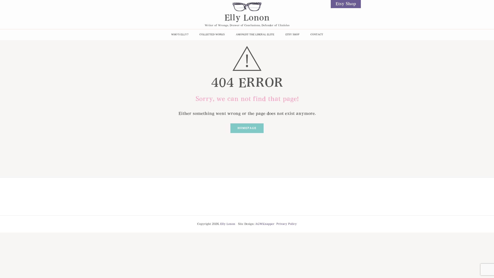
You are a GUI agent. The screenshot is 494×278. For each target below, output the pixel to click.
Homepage (247, 128)
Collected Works (212, 34)
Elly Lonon (247, 18)
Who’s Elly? (179, 34)
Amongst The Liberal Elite (255, 34)
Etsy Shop (346, 4)
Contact (316, 34)
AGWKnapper (264, 224)
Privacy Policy (286, 224)
